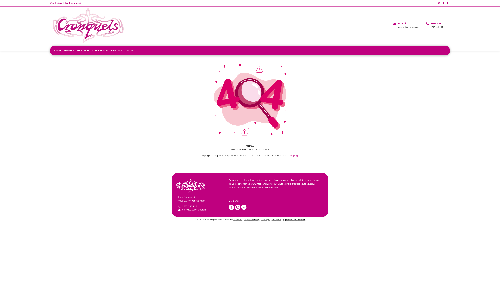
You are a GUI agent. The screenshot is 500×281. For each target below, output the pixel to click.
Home (57, 50)
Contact (130, 50)
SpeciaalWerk (100, 50)
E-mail (402, 23)
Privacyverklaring (252, 219)
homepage (293, 155)
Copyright (265, 219)
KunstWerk (83, 50)
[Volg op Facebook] (443, 3)
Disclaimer (276, 219)
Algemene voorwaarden (294, 219)
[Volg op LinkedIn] (448, 3)
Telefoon (436, 23)
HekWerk (69, 50)
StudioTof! (237, 219)
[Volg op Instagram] (439, 3)
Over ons (116, 50)
